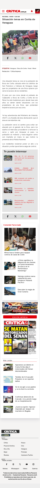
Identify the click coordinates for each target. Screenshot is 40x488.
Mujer (5, 452)
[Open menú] (3, 11)
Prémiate (24, 452)
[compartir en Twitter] (15, 58)
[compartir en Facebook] (7, 58)
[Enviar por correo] (30, 58)
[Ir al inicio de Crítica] (16, 11)
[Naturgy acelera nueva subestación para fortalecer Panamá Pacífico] (9, 280)
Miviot (34, 68)
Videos (25, 468)
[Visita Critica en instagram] (33, 464)
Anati (29, 68)
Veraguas (13, 68)
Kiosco (23, 443)
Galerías (34, 468)
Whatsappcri (15, 468)
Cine (22, 446)
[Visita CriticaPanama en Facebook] (6, 464)
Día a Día (7, 449)
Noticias (5, 468)
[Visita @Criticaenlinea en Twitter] (13, 464)
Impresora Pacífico (27, 455)
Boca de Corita (22, 68)
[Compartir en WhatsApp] (24, 57)
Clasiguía (24, 449)
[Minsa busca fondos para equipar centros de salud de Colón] (20, 239)
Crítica (6, 443)
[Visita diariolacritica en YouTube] (27, 464)
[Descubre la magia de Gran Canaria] (9, 291)
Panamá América (9, 446)
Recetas (6, 455)
